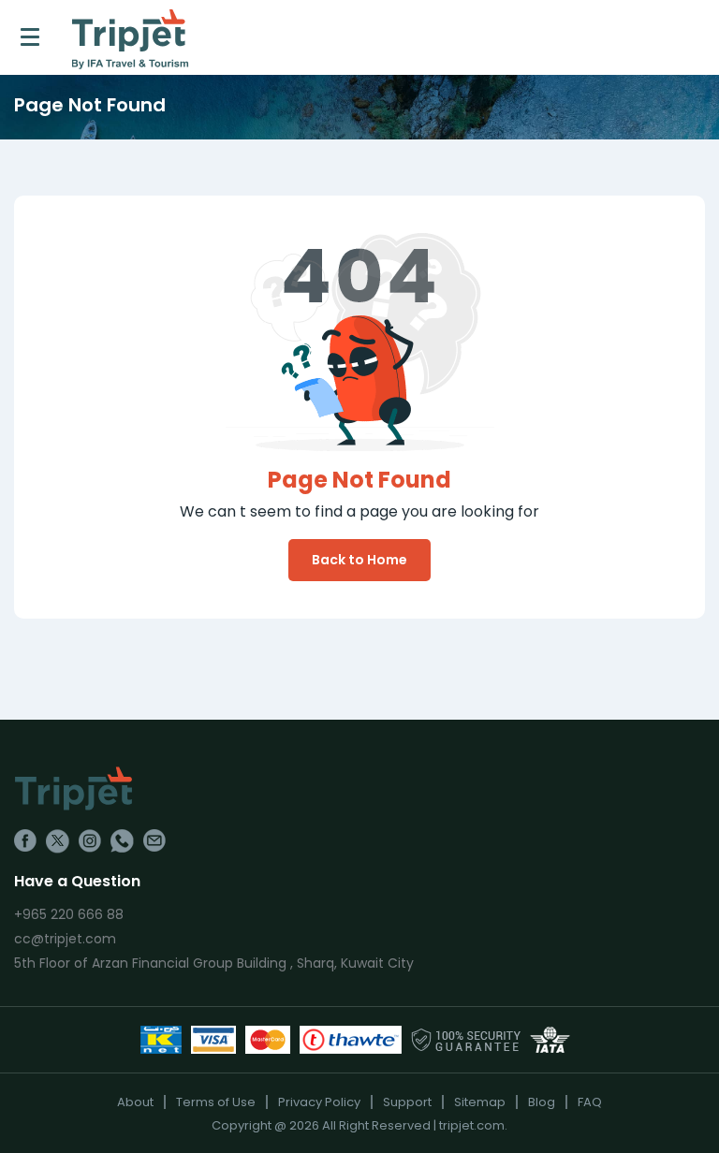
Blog (541, 1102)
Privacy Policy (319, 1102)
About (135, 1102)
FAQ (590, 1102)
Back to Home (359, 559)
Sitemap (480, 1102)
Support (407, 1102)
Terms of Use (216, 1102)
